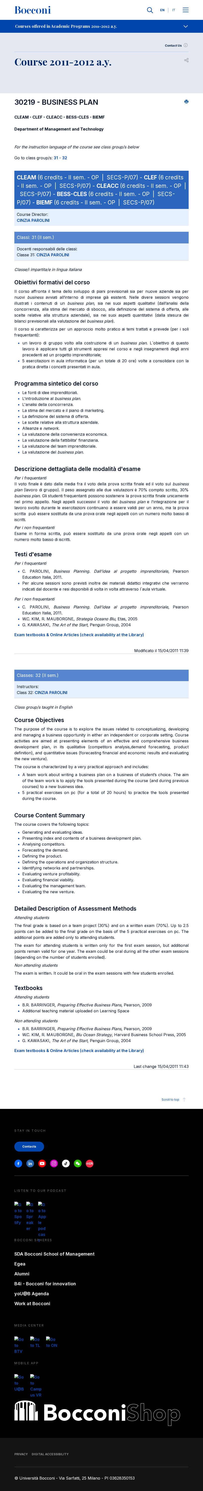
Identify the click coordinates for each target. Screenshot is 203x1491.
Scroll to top (170, 1099)
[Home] (32, 10)
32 (64, 157)
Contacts (29, 1146)
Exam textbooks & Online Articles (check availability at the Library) (79, 634)
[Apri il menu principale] (186, 10)
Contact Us (173, 45)
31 (56, 157)
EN (162, 10)
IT (173, 10)
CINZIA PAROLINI (33, 220)
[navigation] (101, 26)
